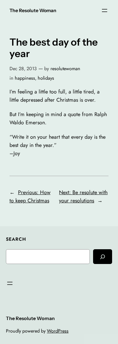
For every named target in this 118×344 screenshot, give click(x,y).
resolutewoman (65, 68)
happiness (25, 78)
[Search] (102, 256)
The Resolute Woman (33, 10)
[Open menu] (104, 10)
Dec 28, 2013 (23, 68)
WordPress (58, 331)
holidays (46, 78)
